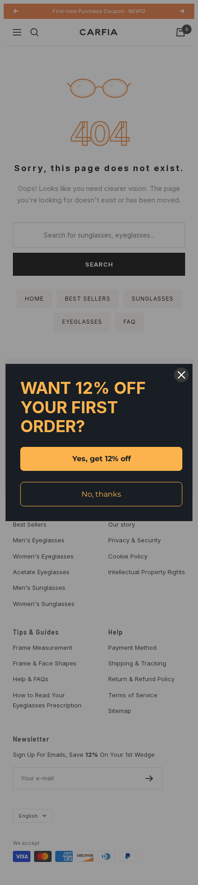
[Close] (181, 375)
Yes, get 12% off (101, 458)
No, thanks (101, 494)
